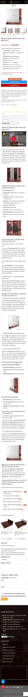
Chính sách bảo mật (8, 650)
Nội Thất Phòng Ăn (19, 690)
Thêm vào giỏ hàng (15, 79)
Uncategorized (4, 98)
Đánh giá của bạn (5, 557)
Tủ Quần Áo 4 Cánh (16, 90)
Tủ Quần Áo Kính (11, 101)
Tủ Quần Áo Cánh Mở (15, 93)
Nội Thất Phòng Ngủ (17, 34)
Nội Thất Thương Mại (8, 693)
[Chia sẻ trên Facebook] (5, 105)
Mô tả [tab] (3, 113)
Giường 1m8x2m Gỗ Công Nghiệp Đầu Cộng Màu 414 (21, 534)
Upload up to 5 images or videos (9, 575)
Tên (2, 580)
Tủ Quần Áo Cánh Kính (11, 35)
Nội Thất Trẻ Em (11, 689)
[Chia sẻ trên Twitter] (7, 105)
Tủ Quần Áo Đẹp (9, 94)
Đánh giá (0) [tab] (4, 116)
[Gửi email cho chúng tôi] (3, 634)
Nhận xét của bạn (6, 563)
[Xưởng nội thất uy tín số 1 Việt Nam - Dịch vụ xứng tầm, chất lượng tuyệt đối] (15, 2)
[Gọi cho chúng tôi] (5, 634)
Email (3, 587)
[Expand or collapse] (17, 123)
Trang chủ (3, 34)
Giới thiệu (5, 644)
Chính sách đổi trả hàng (9, 653)
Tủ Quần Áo (9, 90)
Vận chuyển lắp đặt (8, 658)
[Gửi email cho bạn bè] (10, 105)
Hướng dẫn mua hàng (9, 647)
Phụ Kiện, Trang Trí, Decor (19, 693)
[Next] (25, 17)
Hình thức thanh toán (9, 656)
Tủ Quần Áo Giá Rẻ (17, 94)
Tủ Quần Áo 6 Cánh (9, 91)
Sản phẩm (9, 34)
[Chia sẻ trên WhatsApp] (2, 105)
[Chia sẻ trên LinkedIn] (16, 105)
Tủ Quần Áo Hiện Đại (15, 96)
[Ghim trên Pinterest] (13, 105)
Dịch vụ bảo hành (7, 661)
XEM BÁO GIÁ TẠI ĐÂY (7, 74)
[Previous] (3, 17)
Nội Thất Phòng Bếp (9, 692)
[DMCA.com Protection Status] (8, 636)
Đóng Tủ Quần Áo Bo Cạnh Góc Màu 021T (12, 100)
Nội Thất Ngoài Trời (19, 692)
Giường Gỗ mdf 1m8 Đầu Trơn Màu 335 (7, 533)
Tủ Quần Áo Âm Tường (19, 91)
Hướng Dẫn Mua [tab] (5, 119)
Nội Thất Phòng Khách (21, 689)
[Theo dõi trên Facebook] (2, 634)
